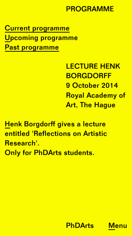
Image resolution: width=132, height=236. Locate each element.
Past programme (32, 48)
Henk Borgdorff (30, 124)
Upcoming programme (41, 38)
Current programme (37, 29)
